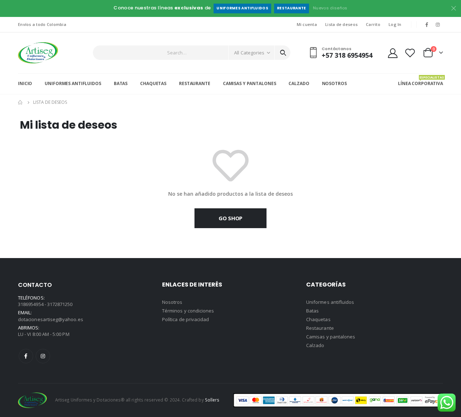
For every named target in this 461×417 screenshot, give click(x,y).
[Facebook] (426, 24)
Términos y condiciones (188, 310)
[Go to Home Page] (20, 102)
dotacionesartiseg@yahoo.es (50, 319)
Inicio (25, 83)
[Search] (283, 52)
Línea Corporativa (420, 80)
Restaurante (291, 8)
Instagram (43, 356)
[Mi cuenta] (392, 53)
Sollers (212, 400)
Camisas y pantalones (330, 336)
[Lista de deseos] (410, 53)
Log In (395, 24)
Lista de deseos (341, 24)
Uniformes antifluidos (242, 8)
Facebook (26, 356)
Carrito (373, 24)
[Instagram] (438, 24)
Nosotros (334, 83)
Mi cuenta (307, 24)
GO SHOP (230, 218)
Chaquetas (153, 83)
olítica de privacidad (187, 319)
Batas (120, 83)
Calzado (298, 83)
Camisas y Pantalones (249, 83)
